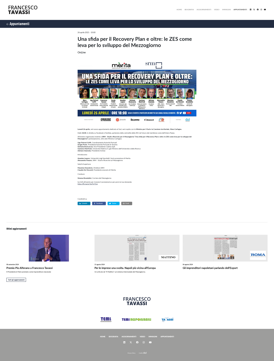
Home (179, 9)
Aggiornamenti (204, 9)
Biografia (189, 9)
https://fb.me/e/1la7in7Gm (88, 184)
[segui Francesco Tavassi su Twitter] (253, 9)
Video (216, 9)
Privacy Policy (131, 353)
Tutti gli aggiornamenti (16, 280)
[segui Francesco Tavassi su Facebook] (257, 9)
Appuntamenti (240, 9)
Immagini (226, 9)
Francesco (23, 10)
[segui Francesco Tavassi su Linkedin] (250, 9)
